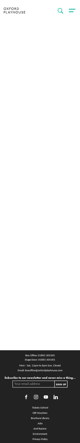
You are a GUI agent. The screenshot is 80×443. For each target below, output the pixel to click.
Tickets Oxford (40, 407)
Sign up (61, 384)
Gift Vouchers (40, 413)
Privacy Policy (40, 439)
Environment (40, 434)
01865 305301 (46, 359)
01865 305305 (46, 355)
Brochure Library (40, 418)
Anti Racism (40, 428)
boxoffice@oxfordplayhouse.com (44, 370)
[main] (40, 184)
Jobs (40, 423)
